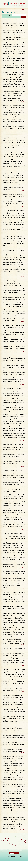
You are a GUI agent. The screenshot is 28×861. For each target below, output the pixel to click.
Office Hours (13, 858)
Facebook (19, 858)
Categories (9, 15)
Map (9, 858)
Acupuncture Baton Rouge (14, 4)
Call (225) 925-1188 (14, 853)
